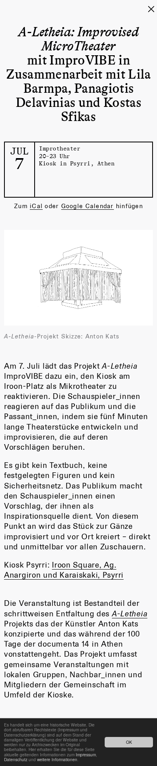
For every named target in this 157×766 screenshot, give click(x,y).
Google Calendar (87, 206)
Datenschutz (15, 759)
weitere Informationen (57, 759)
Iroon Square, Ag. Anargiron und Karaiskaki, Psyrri (64, 570)
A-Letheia (129, 613)
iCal (36, 206)
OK (129, 742)
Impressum (86, 754)
